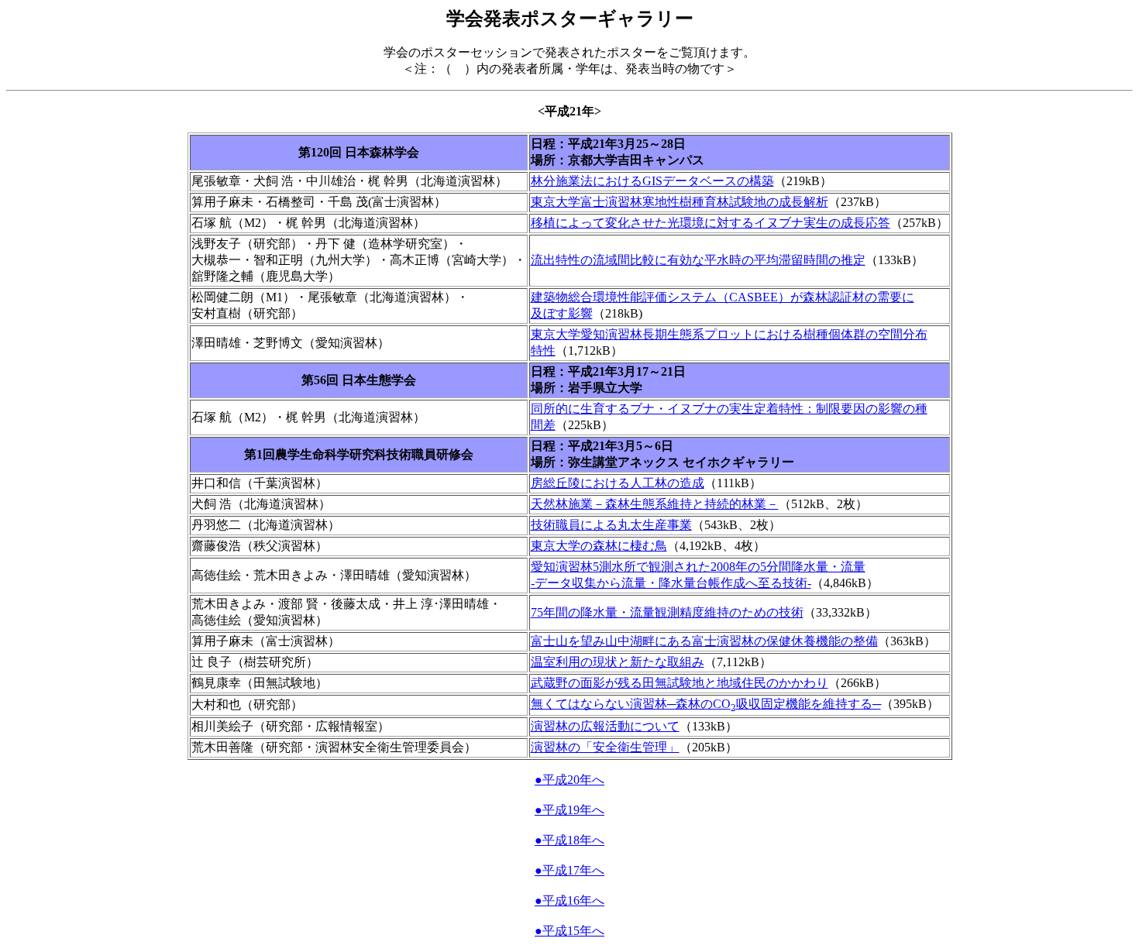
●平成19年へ (569, 809)
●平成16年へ (569, 900)
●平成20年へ (569, 779)
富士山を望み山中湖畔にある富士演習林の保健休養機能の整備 (704, 641)
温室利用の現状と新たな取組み (617, 661)
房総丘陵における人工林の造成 (617, 483)
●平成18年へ (569, 840)
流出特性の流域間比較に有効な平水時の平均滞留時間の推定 (698, 259)
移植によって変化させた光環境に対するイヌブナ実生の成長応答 (710, 222)
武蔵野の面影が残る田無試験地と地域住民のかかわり (679, 682)
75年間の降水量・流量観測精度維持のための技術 (667, 612)
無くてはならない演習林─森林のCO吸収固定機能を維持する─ (706, 703)
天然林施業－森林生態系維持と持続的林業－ (655, 503)
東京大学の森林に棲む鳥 (599, 545)
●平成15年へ (569, 930)
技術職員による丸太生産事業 (611, 524)
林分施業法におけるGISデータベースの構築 (652, 180)
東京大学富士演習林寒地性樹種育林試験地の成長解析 (679, 201)
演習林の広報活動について (605, 726)
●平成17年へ (569, 870)
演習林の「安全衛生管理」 (605, 747)
